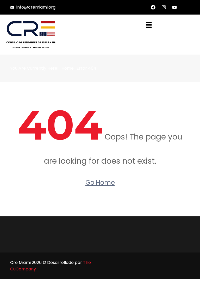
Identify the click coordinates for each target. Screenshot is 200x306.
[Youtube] (174, 7)
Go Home (100, 182)
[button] (148, 25)
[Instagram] (163, 7)
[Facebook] (153, 7)
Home (67, 68)
